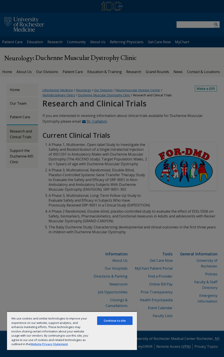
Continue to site (115, 321)
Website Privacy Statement (49, 344)
